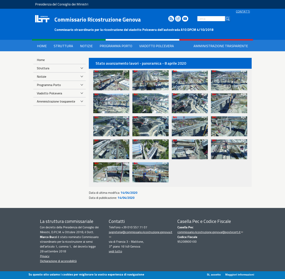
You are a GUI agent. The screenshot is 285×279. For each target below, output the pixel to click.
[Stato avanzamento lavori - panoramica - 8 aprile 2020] (111, 80)
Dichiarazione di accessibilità (58, 261)
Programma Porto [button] (116, 46)
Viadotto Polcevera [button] (156, 46)
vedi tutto (115, 251)
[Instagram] (178, 19)
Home (41, 59)
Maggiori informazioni (239, 274)
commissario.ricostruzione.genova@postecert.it (210, 232)
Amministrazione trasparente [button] (220, 46)
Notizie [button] (86, 46)
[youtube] (185, 19)
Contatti (243, 11)
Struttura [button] (63, 46)
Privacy (44, 256)
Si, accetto (214, 274)
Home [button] (42, 46)
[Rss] (171, 19)
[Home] (42, 18)
